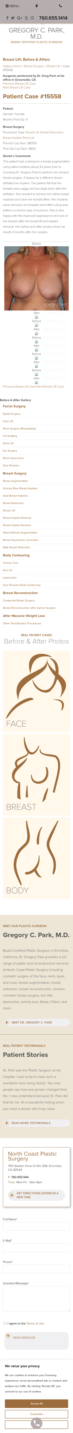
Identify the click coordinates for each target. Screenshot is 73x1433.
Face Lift (8, 421)
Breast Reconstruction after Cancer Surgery (29, 608)
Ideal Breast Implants (15, 495)
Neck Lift (8, 443)
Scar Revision (11, 465)
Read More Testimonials (31, 1123)
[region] (36, 1396)
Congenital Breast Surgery (19, 600)
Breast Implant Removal (18, 138)
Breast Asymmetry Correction (20, 540)
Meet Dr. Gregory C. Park (31, 1022)
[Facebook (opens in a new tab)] (7, 18)
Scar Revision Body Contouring (21, 585)
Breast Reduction (51, 132)
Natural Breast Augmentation (20, 532)
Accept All (37, 1403)
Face (16, 724)
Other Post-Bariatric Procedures (22, 623)
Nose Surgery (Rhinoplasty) (19, 428)
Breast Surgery (34, 66)
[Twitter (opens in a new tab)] (13, 18)
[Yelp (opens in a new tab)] (26, 18)
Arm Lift (7, 570)
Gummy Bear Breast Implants (20, 488)
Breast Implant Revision (17, 525)
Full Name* (10, 1219)
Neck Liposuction (13, 458)
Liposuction (10, 577)
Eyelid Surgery (11, 414)
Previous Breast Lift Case (19, 84)
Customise (36, 1414)
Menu (14, 6)
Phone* (8, 1262)
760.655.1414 (53, 18)
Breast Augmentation (15, 481)
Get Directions (38, 1195)
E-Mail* (7, 1241)
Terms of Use (35, 1323)
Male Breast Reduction (16, 547)
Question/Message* (16, 1283)
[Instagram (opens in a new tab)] (32, 18)
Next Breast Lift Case (16, 87)
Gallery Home (12, 66)
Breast (21, 807)
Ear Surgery (10, 450)
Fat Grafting (10, 436)
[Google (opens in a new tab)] (19, 18)
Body (17, 890)
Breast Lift (53, 66)
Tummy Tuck (10, 563)
